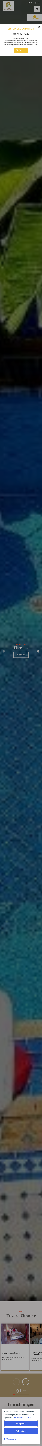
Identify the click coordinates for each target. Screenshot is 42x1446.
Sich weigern (21, 1431)
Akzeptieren (21, 1423)
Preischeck (22, 50)
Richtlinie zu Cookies (23, 1417)
